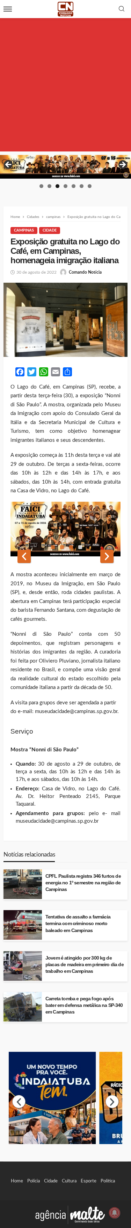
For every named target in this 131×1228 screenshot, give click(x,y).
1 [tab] (41, 186)
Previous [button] (8, 165)
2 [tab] (49, 186)
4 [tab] (65, 186)
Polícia (33, 1181)
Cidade (50, 230)
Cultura (69, 1181)
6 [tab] (81, 186)
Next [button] (122, 165)
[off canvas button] (7, 9)
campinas (24, 230)
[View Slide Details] (65, 167)
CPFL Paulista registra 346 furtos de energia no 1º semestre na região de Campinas (83, 883)
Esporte (88, 1181)
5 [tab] (73, 186)
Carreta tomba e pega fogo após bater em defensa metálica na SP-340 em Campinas (84, 1005)
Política (108, 1181)
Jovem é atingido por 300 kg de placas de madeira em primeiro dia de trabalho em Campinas (84, 964)
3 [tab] (57, 186)
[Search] (122, 9)
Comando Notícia (85, 272)
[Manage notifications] (114, 1212)
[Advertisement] (65, 86)
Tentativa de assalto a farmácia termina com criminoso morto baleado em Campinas (77, 923)
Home (17, 1181)
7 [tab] (90, 186)
